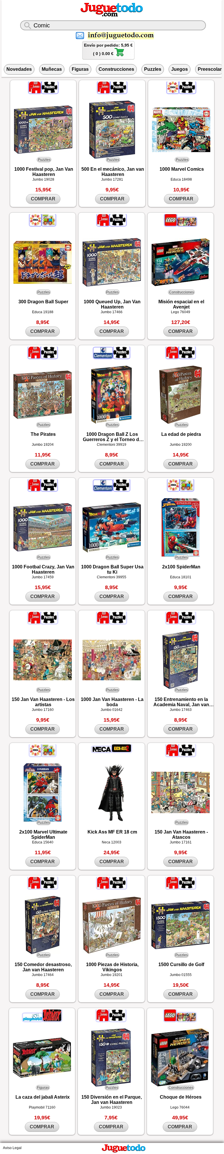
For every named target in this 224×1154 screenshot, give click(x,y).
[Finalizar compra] (119, 55)
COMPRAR (43, 198)
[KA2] (121, 751)
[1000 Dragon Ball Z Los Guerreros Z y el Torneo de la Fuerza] (111, 395)
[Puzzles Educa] (187, 92)
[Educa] (173, 92)
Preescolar (210, 69)
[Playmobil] (33, 1020)
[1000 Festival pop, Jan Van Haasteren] (43, 129)
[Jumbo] (35, 92)
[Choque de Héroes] (180, 1057)
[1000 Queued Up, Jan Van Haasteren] (111, 262)
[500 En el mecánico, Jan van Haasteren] (112, 130)
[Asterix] (52, 1020)
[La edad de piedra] (181, 395)
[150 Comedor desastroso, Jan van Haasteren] (43, 925)
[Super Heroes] (186, 224)
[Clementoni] (103, 357)
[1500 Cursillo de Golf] (181, 925)
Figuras (80, 69)
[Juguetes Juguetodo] (111, 15)
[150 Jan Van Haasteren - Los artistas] (43, 659)
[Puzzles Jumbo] (50, 92)
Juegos (179, 69)
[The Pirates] (43, 395)
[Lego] (171, 224)
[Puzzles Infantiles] (48, 224)
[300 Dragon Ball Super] (43, 262)
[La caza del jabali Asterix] (42, 1057)
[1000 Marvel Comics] (181, 129)
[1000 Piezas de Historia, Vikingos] (111, 925)
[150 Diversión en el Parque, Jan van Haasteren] (111, 1057)
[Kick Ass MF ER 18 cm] (111, 792)
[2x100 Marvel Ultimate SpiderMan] (43, 792)
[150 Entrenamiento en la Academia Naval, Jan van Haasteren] (181, 660)
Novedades (19, 69)
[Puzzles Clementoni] (121, 357)
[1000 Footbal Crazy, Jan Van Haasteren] (43, 527)
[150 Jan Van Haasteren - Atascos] (181, 792)
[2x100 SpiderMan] (181, 527)
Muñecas (52, 69)
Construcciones (116, 69)
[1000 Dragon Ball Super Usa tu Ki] (111, 527)
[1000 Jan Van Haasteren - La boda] (111, 660)
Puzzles (152, 69)
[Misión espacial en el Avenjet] (181, 262)
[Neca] (102, 751)
